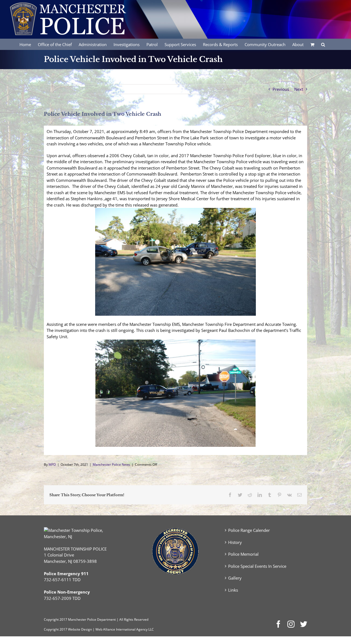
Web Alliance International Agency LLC (124, 629)
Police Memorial (243, 554)
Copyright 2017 (55, 629)
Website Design (80, 629)
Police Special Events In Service (257, 566)
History (235, 542)
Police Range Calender (249, 530)
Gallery (235, 578)
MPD (52, 464)
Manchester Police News (111, 464)
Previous (281, 89)
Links (233, 590)
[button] (323, 44)
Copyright (51, 619)
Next (298, 89)
